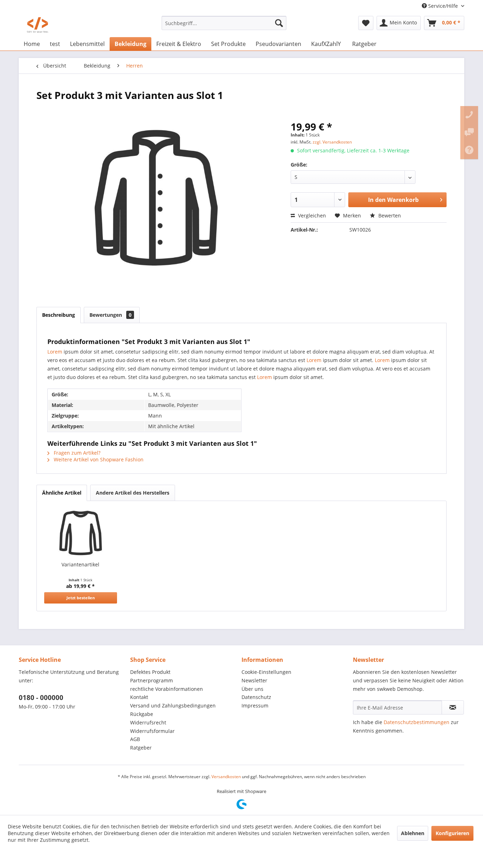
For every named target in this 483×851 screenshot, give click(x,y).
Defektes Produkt (150, 672)
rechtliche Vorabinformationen (166, 689)
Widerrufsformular (152, 731)
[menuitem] (224, 23)
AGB (135, 739)
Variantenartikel (80, 564)
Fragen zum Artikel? (76, 452)
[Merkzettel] (365, 23)
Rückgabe (141, 714)
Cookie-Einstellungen (266, 672)
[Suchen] (279, 23)
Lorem (54, 351)
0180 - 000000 (41, 697)
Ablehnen (412, 833)
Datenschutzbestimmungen (416, 722)
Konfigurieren (452, 833)
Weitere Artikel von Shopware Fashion (98, 459)
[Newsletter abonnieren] (453, 707)
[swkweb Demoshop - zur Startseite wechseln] (37, 25)
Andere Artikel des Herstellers (132, 492)
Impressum (255, 705)
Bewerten (389, 215)
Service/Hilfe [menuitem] (443, 5)
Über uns (252, 689)
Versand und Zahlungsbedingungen (173, 705)
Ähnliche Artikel (61, 492)
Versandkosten (226, 777)
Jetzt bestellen (80, 597)
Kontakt (139, 697)
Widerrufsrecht (148, 722)
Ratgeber (141, 747)
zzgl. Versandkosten (332, 142)
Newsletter (254, 680)
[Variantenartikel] (80, 533)
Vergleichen (311, 215)
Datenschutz (256, 697)
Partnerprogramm (151, 680)
